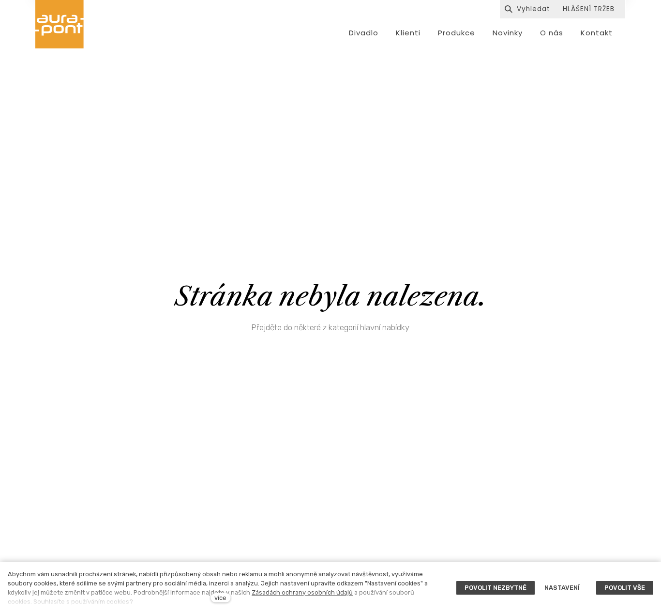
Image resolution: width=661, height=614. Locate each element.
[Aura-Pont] (59, 24)
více (220, 597)
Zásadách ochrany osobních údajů (302, 592)
